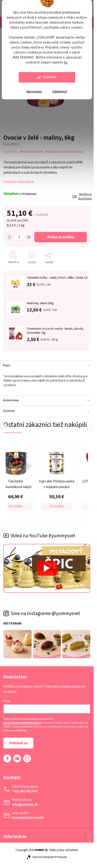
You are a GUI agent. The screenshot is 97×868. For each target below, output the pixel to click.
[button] (56, 506)
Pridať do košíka (60, 237)
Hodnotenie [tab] (11, 400)
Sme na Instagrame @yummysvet (45, 613)
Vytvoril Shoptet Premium (49, 857)
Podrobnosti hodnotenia (64, 151)
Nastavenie (34, 91)
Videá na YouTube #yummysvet (43, 535)
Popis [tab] (6, 365)
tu (65, 62)
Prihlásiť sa (18, 743)
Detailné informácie (18, 181)
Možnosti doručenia (84, 196)
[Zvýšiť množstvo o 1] (29, 237)
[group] (55, 479)
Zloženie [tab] (9, 411)
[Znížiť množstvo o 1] (9, 237)
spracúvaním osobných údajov (22, 723)
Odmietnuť (59, 91)
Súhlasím (50, 77)
